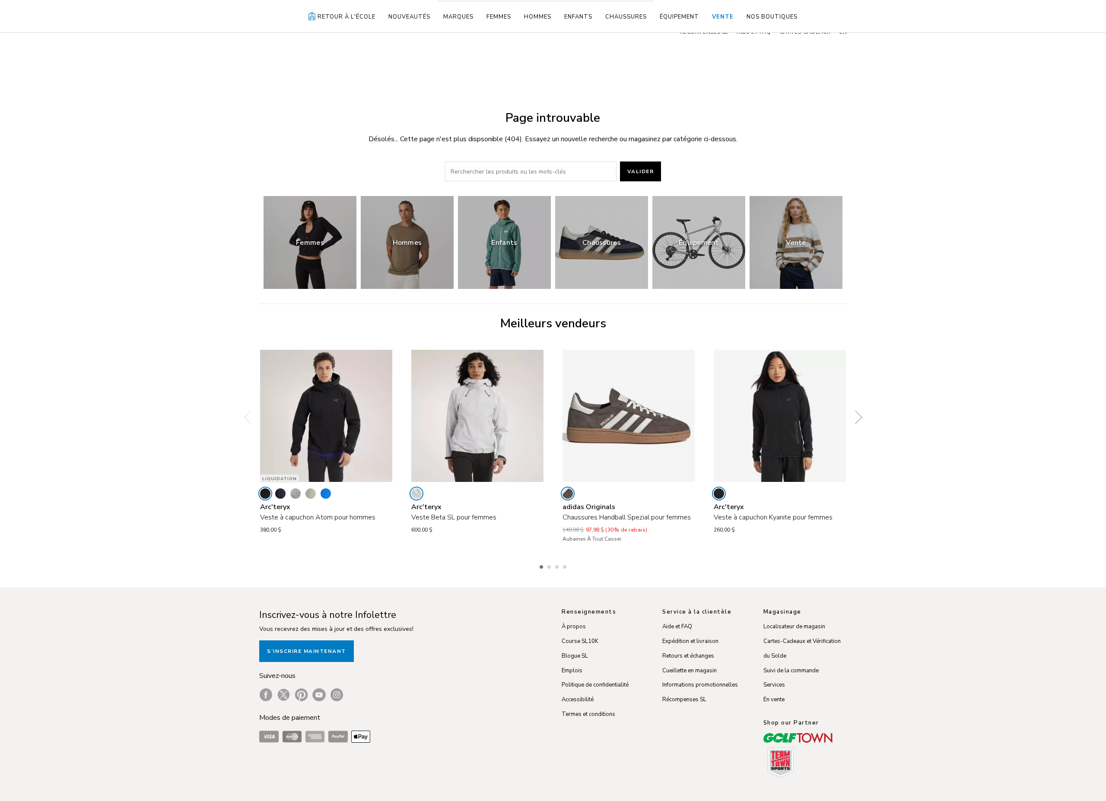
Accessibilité (578, 699)
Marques (458, 17)
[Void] (295, 493)
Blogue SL (575, 656)
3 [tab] (557, 565)
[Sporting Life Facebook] (266, 694)
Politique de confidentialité (595, 685)
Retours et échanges (688, 656)
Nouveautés (409, 17)
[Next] (855, 417)
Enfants (578, 17)
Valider (640, 171)
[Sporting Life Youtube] (319, 694)
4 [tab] (565, 565)
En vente (774, 699)
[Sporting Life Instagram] (336, 694)
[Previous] (250, 417)
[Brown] (568, 493)
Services (774, 685)
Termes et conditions (588, 714)
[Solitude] (416, 493)
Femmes (498, 17)
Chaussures (626, 17)
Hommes (537, 17)
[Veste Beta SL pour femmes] (477, 416)
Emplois (572, 670)
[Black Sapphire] (280, 493)
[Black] (265, 493)
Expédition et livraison (690, 641)
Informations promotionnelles (700, 685)
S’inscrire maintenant (306, 651)
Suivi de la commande (791, 670)
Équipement (679, 17)
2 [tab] (550, 565)
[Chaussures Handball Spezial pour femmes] (629, 416)
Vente (723, 17)
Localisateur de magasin (794, 626)
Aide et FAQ (677, 626)
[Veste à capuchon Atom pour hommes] (326, 416)
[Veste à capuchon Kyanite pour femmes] (780, 416)
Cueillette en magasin (689, 670)
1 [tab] (542, 565)
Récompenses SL (684, 699)
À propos (574, 626)
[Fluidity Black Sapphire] (326, 493)
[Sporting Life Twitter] (283, 694)
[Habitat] (311, 493)
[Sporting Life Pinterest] (301, 694)
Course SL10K (580, 641)
